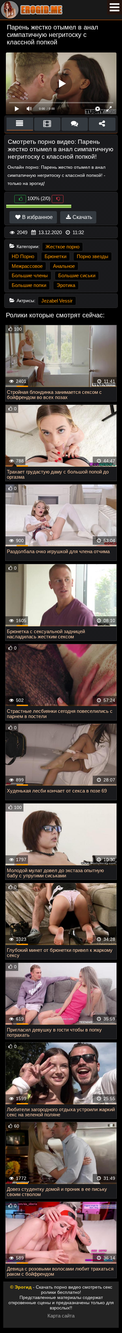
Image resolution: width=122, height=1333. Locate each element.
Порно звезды (92, 256)
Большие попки (29, 285)
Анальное (64, 266)
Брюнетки (55, 256)
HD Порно (23, 256)
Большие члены (30, 275)
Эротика (66, 285)
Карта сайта (61, 1315)
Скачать (81, 217)
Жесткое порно (62, 246)
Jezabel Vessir (57, 300)
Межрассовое (27, 266)
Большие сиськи (76, 275)
